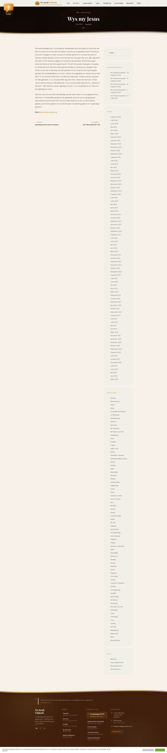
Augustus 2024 (115, 194)
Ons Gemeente (115, 536)
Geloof (112, 462)
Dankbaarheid (115, 418)
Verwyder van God (116, 607)
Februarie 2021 (115, 335)
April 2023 (113, 248)
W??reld (113, 627)
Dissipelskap (114, 435)
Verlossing (113, 600)
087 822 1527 (118, 721)
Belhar (112, 405)
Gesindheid (114, 472)
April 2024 (114, 208)
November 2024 (116, 184)
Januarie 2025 (115, 177)
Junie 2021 (114, 322)
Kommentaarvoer (116, 666)
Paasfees (113, 539)
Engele (112, 445)
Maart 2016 (114, 379)
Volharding (114, 610)
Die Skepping (114, 428)
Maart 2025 (114, 171)
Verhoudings (114, 596)
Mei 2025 (113, 167)
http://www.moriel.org (48, 112)
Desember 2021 (115, 302)
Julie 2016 (113, 366)
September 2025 (116, 154)
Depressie (113, 425)
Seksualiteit (114, 553)
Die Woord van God (116, 432)
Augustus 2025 (115, 157)
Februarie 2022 (115, 295)
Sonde (112, 570)
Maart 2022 (114, 292)
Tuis (68, 3)
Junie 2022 (114, 282)
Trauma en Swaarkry (117, 583)
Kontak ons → (117, 731)
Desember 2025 (115, 144)
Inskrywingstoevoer (117, 662)
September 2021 (116, 312)
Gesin (112, 469)
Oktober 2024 (115, 187)
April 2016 (113, 376)
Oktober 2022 (115, 268)
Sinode (112, 563)
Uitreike (113, 586)
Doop (112, 438)
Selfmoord (113, 556)
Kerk (112, 502)
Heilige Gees (114, 485)
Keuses (112, 509)
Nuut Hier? (130, 3)
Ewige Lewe (114, 448)
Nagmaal (113, 526)
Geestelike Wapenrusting (118, 459)
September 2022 (116, 272)
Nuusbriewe (114, 529)
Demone (113, 422)
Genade (113, 465)
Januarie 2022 (115, 298)
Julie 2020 (114, 356)
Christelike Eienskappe (117, 411)
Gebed (112, 452)
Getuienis (113, 475)
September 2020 (116, 349)
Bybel (112, 408)
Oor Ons (76, 3)
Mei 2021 (113, 325)
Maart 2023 (114, 251)
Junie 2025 (114, 164)
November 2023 (115, 224)
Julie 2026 (114, 120)
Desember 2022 (115, 261)
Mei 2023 (113, 245)
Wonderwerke (115, 640)
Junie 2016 (114, 369)
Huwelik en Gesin (116, 496)
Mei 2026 (113, 127)
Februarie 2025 (115, 174)
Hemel (112, 489)
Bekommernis (115, 401)
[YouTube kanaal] (36, 728)
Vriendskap (114, 617)
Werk (112, 637)
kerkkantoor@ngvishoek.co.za (123, 726)
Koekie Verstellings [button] (148, 750)
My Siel (112, 522)
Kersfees (113, 506)
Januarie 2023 (115, 258)
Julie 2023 (113, 238)
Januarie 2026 (115, 140)
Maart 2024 (114, 211)
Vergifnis (113, 593)
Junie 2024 (114, 201)
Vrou (112, 620)
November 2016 (115, 362)
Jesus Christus (115, 499)
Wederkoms (114, 633)
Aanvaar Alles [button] (160, 750)
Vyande (112, 623)
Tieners (112, 580)
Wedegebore (114, 630)
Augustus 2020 (115, 352)
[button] (9, 10)
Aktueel (113, 398)
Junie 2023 (114, 241)
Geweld (112, 479)
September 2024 (116, 191)
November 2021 (115, 305)
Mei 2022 (113, 285)
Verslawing (114, 603)
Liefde (112, 519)
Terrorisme (114, 576)
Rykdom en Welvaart (117, 546)
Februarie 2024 (115, 214)
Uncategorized (115, 590)
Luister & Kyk (88, 3)
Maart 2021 (114, 332)
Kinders (112, 512)
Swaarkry (113, 573)
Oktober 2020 (115, 346)
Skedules (113, 566)
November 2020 (115, 342)
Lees (98, 3)
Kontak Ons (107, 3)
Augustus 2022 (115, 275)
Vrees (112, 613)
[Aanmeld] (147, 3)
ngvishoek (88, 24)
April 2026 (114, 130)
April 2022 (114, 288)
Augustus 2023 (115, 235)
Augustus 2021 (115, 315)
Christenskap (114, 415)
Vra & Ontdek (118, 3)
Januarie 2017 (115, 359)
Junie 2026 (114, 124)
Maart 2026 (114, 134)
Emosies (113, 442)
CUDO (139, 3)
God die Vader (115, 482)
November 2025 (115, 147)
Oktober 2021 (115, 308)
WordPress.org (115, 669)
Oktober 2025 (115, 150)
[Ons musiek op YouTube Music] (40, 728)
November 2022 (115, 265)
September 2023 (116, 231)
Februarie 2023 (115, 255)
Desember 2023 (115, 221)
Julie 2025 (113, 161)
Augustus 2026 (115, 117)
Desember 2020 (115, 339)
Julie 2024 (114, 197)
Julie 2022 (114, 278)
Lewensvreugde (115, 516)
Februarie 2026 (115, 137)
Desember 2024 (115, 181)
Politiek (112, 543)
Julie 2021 (113, 319)
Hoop (112, 492)
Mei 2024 (113, 204)
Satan (112, 549)
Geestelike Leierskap (117, 455)
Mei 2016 (113, 372)
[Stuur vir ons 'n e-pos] (44, 728)
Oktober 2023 (115, 228)
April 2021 (113, 329)
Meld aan (113, 659)
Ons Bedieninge (115, 533)
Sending (113, 559)
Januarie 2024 (115, 218)
